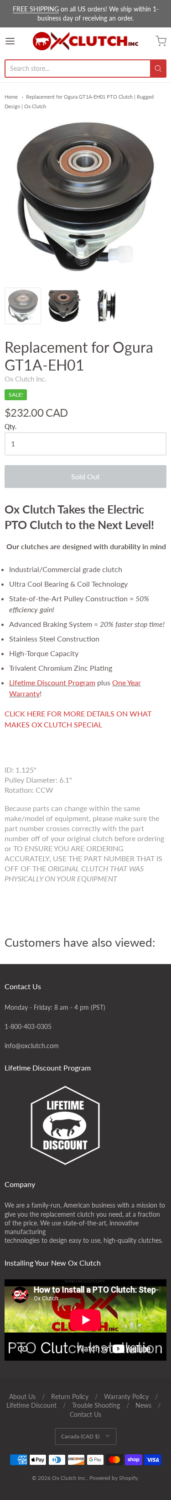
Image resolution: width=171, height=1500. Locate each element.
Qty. (10, 426)
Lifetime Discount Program (52, 682)
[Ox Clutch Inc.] (86, 41)
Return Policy (69, 1396)
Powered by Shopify (113, 1477)
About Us (22, 1396)
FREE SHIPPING (36, 9)
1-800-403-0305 (28, 1026)
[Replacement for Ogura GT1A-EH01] (23, 305)
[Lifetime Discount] (85, 1125)
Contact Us (85, 1414)
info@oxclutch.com (32, 1045)
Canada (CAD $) (80, 1436)
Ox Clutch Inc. (26, 379)
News (143, 1405)
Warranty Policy (126, 1396)
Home (11, 97)
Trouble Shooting (96, 1405)
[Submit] (158, 68)
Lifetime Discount (31, 1405)
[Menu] (19, 41)
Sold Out (85, 476)
